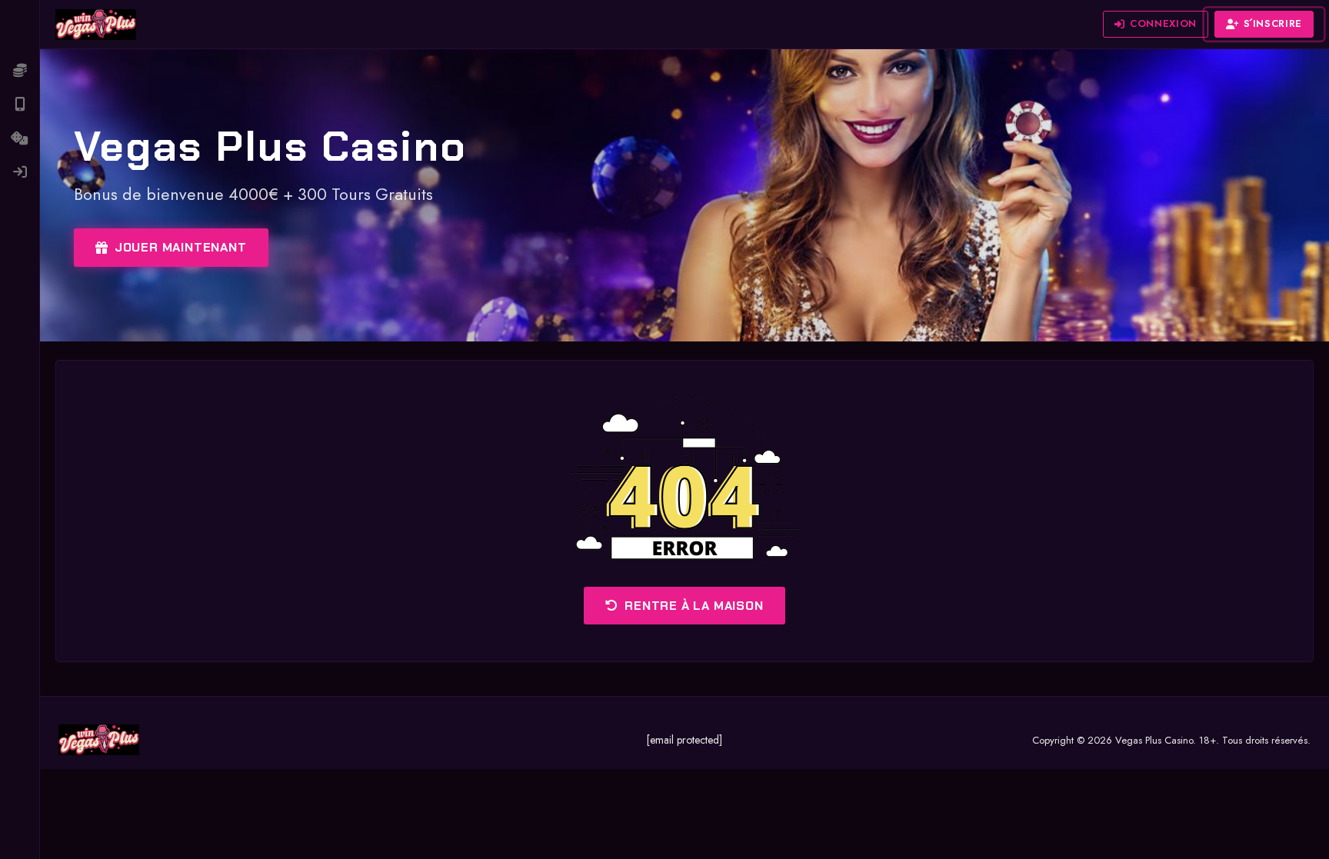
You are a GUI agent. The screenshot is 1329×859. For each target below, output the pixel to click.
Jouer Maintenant (181, 247)
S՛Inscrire (1273, 23)
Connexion (1163, 23)
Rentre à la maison (694, 606)
